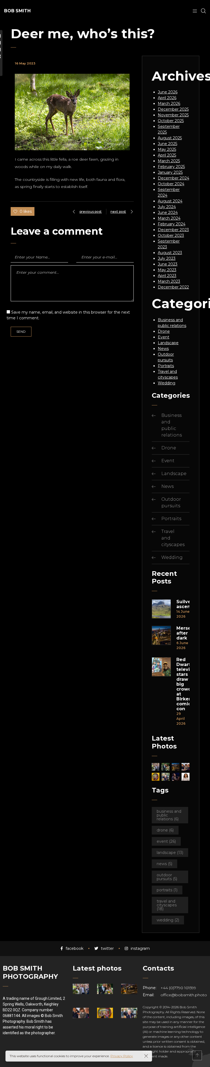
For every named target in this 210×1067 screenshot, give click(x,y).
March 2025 (169, 160)
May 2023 (167, 269)
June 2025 (167, 143)
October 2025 (171, 120)
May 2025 (167, 149)
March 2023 (169, 281)
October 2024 (171, 183)
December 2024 (173, 178)
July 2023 (167, 258)
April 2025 (167, 155)
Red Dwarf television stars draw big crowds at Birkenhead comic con (182, 684)
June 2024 (168, 212)
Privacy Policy (121, 1056)
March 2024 (169, 218)
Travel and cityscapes (167, 905)
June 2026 (167, 92)
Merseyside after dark (182, 633)
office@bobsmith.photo (184, 994)
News (163, 348)
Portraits (166, 365)
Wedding (166, 383)
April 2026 (167, 97)
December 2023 (173, 229)
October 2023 (171, 235)
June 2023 (167, 264)
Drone (164, 331)
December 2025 (173, 109)
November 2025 (173, 115)
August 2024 (170, 201)
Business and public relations (169, 815)
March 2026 (169, 103)
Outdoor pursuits (167, 877)
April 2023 (167, 275)
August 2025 (170, 137)
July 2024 (167, 206)
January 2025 (170, 172)
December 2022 (173, 287)
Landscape (168, 342)
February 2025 (171, 166)
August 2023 (170, 252)
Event (163, 337)
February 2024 (171, 224)
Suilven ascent (182, 604)
